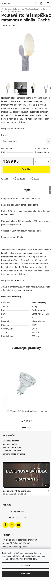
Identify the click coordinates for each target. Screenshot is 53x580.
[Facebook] (5, 525)
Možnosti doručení (11, 441)
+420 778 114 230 (17, 517)
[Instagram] (12, 525)
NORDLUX (13, 25)
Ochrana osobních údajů (14, 454)
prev (3, 374)
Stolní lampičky (39, 302)
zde (34, 559)
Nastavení (25, 565)
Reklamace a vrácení (12, 447)
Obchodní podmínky (12, 451)
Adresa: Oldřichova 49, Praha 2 (16, 543)
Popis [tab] (26, 190)
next (50, 374)
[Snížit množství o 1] (35, 161)
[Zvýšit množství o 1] (48, 161)
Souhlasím (25, 573)
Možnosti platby (10, 444)
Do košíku (26, 169)
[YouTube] (18, 525)
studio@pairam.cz (17, 511)
